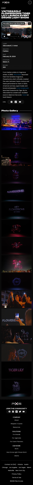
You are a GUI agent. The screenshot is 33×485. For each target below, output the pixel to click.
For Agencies (16, 438)
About (16, 420)
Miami (29, 467)
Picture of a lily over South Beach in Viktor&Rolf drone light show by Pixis (16, 263)
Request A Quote (16, 424)
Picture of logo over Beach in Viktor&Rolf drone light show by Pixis (16, 281)
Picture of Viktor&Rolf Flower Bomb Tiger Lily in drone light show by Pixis (16, 157)
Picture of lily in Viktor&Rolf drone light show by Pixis (16, 228)
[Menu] (30, 2)
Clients (16, 456)
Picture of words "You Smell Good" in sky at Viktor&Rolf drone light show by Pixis (16, 388)
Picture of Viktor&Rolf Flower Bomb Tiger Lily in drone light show (16, 139)
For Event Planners (16, 442)
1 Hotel (24, 95)
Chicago (5, 467)
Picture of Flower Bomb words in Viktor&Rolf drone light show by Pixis (16, 192)
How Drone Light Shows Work (17, 452)
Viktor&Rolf (17, 75)
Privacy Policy (16, 474)
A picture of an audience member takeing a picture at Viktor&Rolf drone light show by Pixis (16, 334)
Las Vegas (22, 467)
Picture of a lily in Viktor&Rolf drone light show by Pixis (16, 246)
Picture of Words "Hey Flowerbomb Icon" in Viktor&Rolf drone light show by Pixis (16, 210)
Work (16, 449)
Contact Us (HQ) (10, 464)
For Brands (16, 434)
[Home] (16, 403)
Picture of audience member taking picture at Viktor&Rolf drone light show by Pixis (16, 317)
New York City (20, 470)
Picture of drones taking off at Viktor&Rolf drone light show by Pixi (16, 121)
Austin (26, 464)
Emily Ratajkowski (23, 88)
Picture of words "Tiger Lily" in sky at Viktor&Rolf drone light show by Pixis (16, 370)
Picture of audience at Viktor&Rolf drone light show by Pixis (16, 299)
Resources (16, 427)
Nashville (11, 470)
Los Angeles (13, 467)
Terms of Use (16, 478)
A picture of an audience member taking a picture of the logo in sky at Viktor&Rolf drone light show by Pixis (16, 352)
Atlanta (20, 464)
